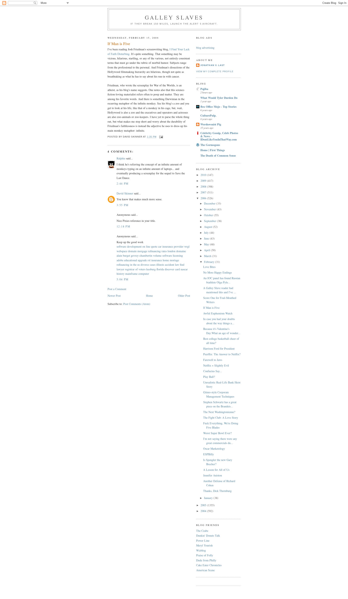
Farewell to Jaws (212, 360)
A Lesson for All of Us (216, 470)
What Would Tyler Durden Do (218, 98)
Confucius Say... (212, 371)
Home (149, 295)
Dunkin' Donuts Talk (208, 535)
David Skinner (125, 193)
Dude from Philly (206, 560)
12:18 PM (123, 226)
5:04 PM (122, 279)
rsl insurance (155, 260)
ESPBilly (208, 454)
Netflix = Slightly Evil (216, 365)
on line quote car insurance (157, 246)
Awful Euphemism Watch (217, 313)
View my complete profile (214, 71)
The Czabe (202, 531)
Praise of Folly (204, 555)
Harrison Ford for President (219, 348)
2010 (204, 175)
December (210, 203)
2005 (204, 505)
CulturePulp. (208, 115)
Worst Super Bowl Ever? (217, 433)
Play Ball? (209, 377)
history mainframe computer (133, 274)
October (209, 215)
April (207, 250)
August (208, 227)
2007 (204, 192)
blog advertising (205, 48)
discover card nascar (176, 269)
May (207, 244)
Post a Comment (117, 289)
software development (129, 246)
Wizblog (201, 550)
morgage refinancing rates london (156, 251)
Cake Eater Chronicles (209, 565)
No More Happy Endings (217, 272)
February (209, 262)
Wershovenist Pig (210, 124)
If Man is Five (211, 308)
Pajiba (204, 89)
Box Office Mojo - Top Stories (218, 106)
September (210, 221)
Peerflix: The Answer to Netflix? (221, 354)
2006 (204, 198)
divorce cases (148, 264)
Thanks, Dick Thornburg (217, 491)
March (208, 256)
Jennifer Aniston (212, 475)
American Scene (205, 570)
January (208, 498)
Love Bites (209, 267)
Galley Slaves (174, 17)
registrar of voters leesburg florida (144, 269)
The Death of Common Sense (218, 155)
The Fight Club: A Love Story (220, 417)
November (210, 209)
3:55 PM (122, 205)
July (206, 232)
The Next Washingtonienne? (219, 412)
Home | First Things (212, 150)
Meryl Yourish (204, 545)
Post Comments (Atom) (136, 304)
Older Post (184, 295)
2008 (204, 186)
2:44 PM (122, 183)
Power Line (202, 540)
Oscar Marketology (214, 448)
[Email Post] (161, 137)
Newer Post (114, 295)
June (207, 238)
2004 (204, 511)
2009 (204, 181)
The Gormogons (210, 145)
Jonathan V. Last (212, 65)
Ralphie (121, 158)
